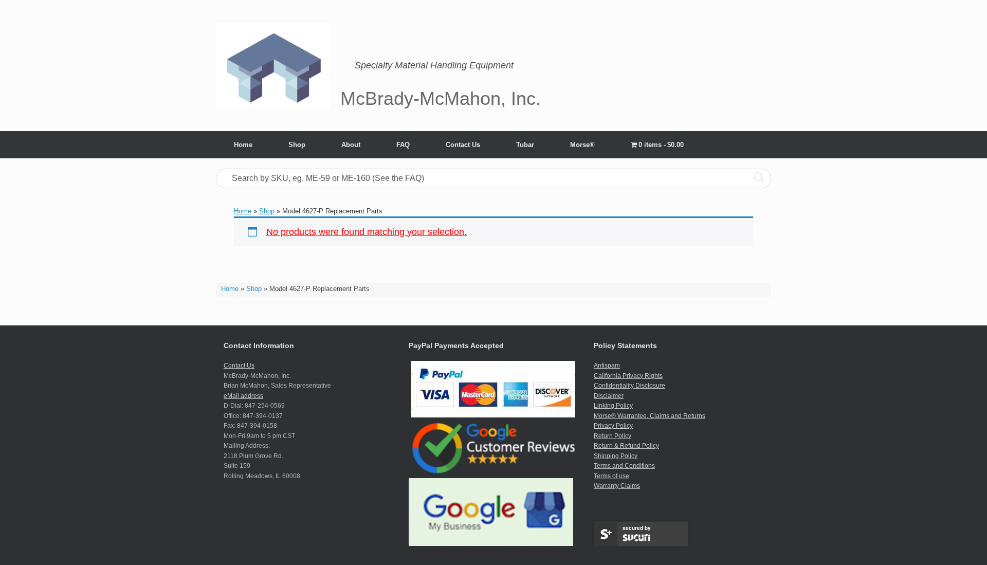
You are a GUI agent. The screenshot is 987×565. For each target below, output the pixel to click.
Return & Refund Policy (626, 445)
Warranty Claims (617, 485)
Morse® (582, 145)
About (350, 145)
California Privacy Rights (628, 375)
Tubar (525, 145)
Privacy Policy (613, 425)
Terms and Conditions (624, 465)
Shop (296, 145)
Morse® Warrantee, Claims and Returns (649, 416)
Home (243, 145)
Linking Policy (613, 405)
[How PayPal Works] (493, 415)
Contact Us (463, 145)
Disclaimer (609, 395)
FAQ (403, 145)
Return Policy (612, 436)
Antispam (607, 365)
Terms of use (611, 476)
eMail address (243, 395)
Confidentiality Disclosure (629, 385)
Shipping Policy (615, 456)
